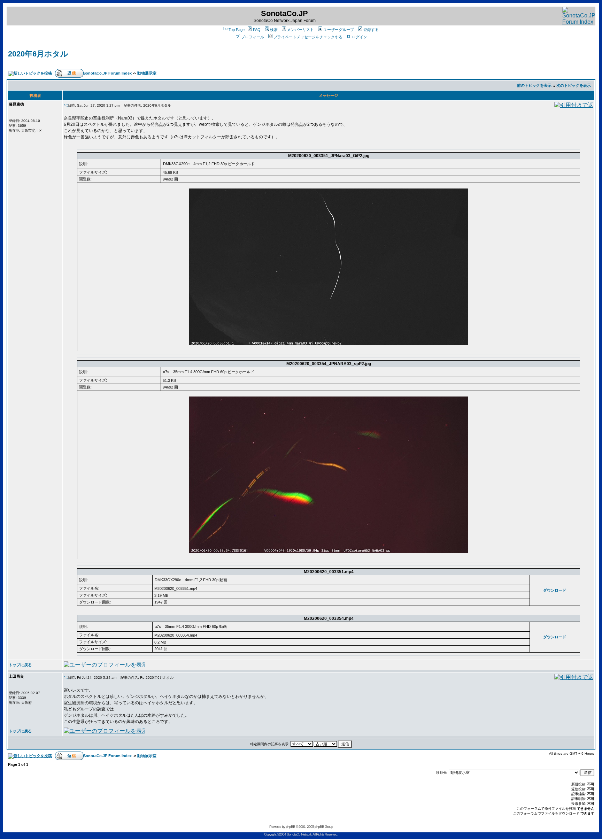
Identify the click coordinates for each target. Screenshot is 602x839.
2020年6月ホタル (38, 53)
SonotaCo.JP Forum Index (107, 73)
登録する (371, 30)
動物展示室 (146, 73)
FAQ (257, 30)
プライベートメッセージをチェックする (307, 37)
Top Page (237, 30)
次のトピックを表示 (573, 85)
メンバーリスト (300, 30)
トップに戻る (20, 665)
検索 (274, 30)
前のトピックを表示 (534, 85)
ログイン (359, 37)
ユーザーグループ (338, 30)
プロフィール (252, 37)
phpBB (290, 827)
